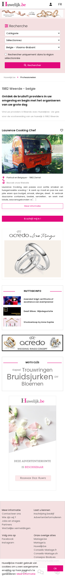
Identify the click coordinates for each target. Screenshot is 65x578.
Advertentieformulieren (47, 517)
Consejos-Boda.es (45, 557)
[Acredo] (32, 278)
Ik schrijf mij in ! (32, 218)
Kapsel (16, 370)
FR (60, 4)
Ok (55, 568)
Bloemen (32, 383)
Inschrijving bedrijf (44, 513)
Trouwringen (37, 369)
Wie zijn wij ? (9, 517)
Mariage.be (40, 539)
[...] (34, 199)
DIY (56, 377)
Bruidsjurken (30, 376)
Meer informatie (32, 205)
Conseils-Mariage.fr (45, 549)
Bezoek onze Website (18, 182)
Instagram (8, 542)
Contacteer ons (11, 513)
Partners (7, 524)
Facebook (7, 539)
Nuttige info (32, 291)
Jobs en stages (11, 521)
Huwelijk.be (40, 546)
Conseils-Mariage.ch (46, 553)
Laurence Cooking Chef (19, 130)
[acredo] (32, 16)
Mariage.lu (40, 542)
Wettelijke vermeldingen (16, 528)
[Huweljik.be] (32, 489)
